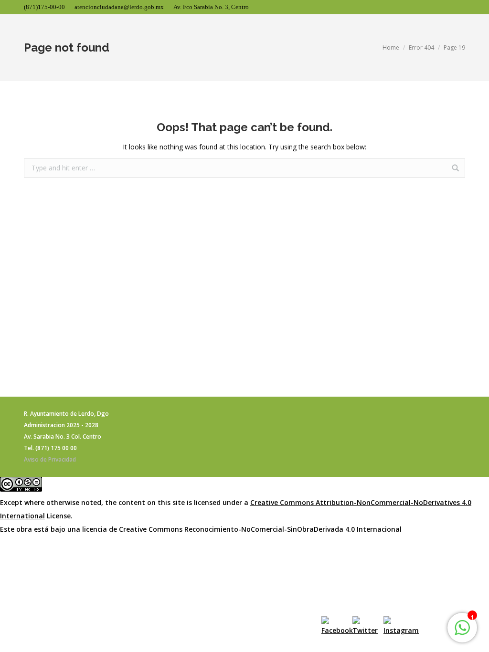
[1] (462, 632)
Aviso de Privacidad (50, 459)
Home (391, 47)
